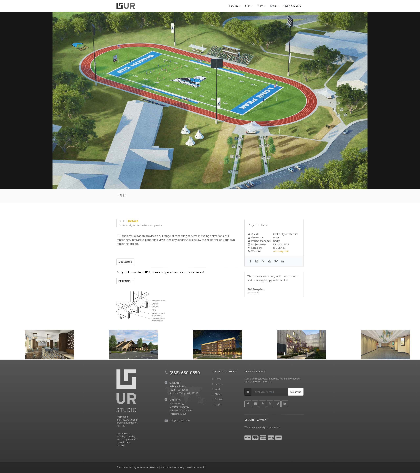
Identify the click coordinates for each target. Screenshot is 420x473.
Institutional (125, 225)
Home (218, 378)
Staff (247, 5)
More (273, 5)
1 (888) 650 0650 (292, 5)
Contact (219, 399)
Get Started (125, 261)
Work (217, 389)
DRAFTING (124, 281)
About (218, 394)
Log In (218, 404)
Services (233, 5)
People (218, 384)
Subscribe (295, 391)
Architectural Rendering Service (147, 225)
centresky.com (281, 251)
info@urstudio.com (179, 420)
